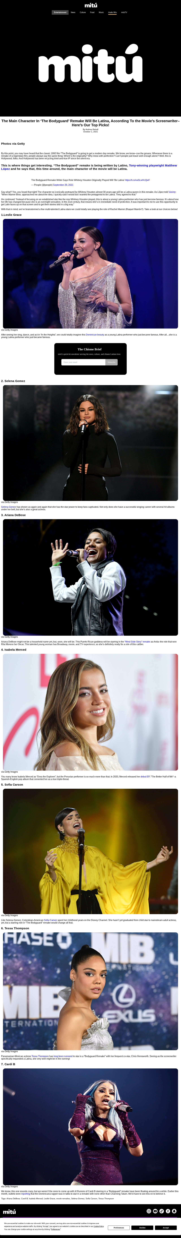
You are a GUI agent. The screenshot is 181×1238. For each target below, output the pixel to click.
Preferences (119, 1228)
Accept (166, 1228)
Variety (172, 192)
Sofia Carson (50, 920)
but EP (146, 776)
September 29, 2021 (63, 185)
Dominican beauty (95, 334)
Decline (142, 1228)
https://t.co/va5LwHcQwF (137, 180)
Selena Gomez (8, 507)
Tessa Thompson (40, 1056)
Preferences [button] (55, 1229)
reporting (25, 1194)
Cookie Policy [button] (99, 1226)
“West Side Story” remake (137, 641)
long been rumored (63, 1056)
